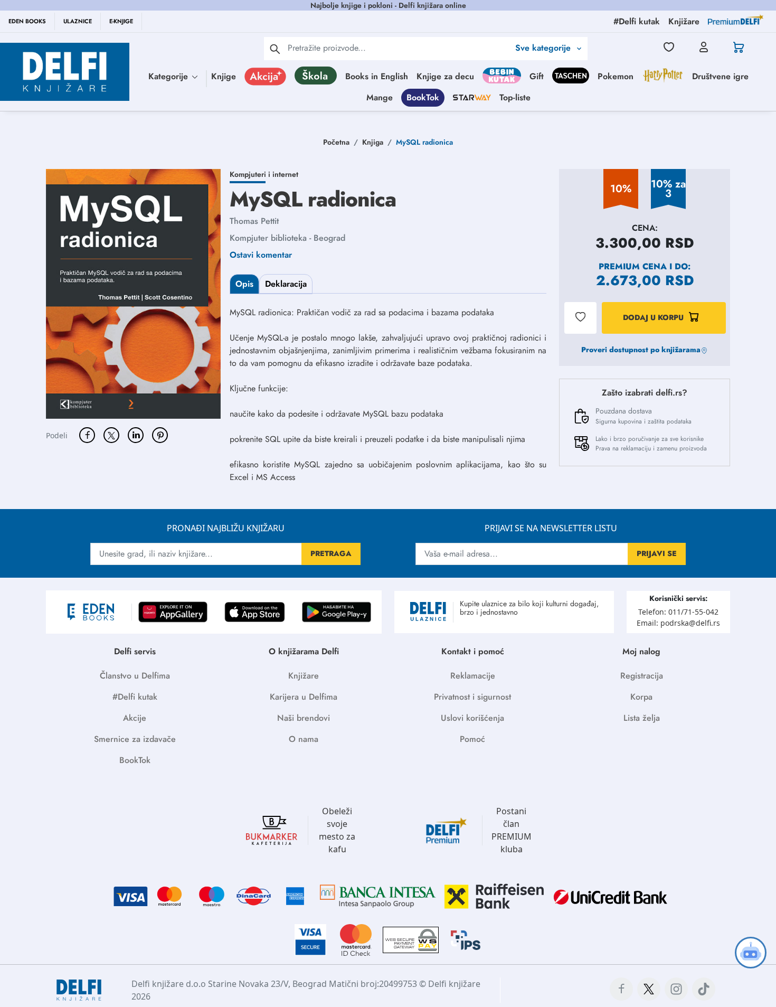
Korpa (641, 697)
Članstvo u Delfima (135, 676)
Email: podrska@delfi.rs (678, 623)
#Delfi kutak (134, 697)
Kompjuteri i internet (264, 174)
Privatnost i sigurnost (472, 697)
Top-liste (515, 97)
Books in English (376, 76)
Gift (536, 76)
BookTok (422, 97)
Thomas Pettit (254, 221)
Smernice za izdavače (135, 739)
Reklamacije (472, 676)
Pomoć (472, 739)
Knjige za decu (445, 76)
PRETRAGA (331, 553)
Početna (336, 142)
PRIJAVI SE (657, 553)
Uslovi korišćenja (472, 718)
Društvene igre (720, 76)
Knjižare (303, 676)
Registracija (641, 676)
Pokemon (615, 76)
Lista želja (641, 718)
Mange (379, 97)
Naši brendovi (303, 718)
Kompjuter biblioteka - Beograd (287, 238)
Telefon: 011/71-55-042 (678, 612)
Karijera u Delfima (303, 697)
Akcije (134, 718)
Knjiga (372, 142)
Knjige (223, 76)
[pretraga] (275, 48)
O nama (303, 739)
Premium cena (633, 266)
